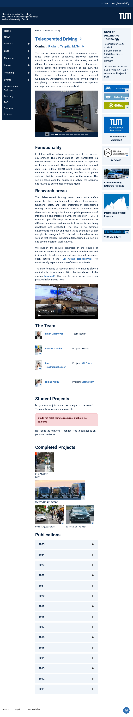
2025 (41, 544)
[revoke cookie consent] (126, 710)
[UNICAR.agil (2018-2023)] (60, 490)
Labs (6, 50)
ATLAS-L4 (86, 363)
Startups (8, 108)
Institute (8, 43)
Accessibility (34, 709)
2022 (41, 575)
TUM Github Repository (75, 259)
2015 (41, 648)
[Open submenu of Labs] (28, 51)
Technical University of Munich (16, 19)
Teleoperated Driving (56, 39)
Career (7, 65)
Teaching (9, 72)
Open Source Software (11, 88)
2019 (41, 606)
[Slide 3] (60, 134)
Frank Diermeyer (54, 333)
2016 (41, 637)
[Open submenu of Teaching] (28, 73)
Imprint (18, 709)
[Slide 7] (75, 134)
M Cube (115, 160)
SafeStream (87, 382)
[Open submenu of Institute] (28, 44)
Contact (8, 114)
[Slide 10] (86, 134)
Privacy (5, 709)
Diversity (8, 96)
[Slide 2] (56, 134)
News (7, 37)
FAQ (6, 102)
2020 (41, 596)
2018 (41, 617)
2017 (41, 627)
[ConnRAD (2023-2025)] (49, 515)
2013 (41, 668)
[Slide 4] (63, 134)
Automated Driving (51, 31)
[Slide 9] (82, 134)
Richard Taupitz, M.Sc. (64, 46)
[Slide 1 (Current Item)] (52, 134)
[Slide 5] (67, 134)
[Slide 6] (71, 134)
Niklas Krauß (52, 382)
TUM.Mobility (111, 237)
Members (9, 58)
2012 (41, 679)
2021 (41, 586)
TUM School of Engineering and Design (20, 16)
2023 (41, 565)
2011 (41, 689)
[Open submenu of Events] (28, 80)
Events (7, 79)
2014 (41, 658)
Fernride (48, 276)
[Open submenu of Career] (28, 65)
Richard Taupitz (53, 348)
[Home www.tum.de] (125, 16)
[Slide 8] (79, 134)
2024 (41, 555)
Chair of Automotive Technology (16, 14)
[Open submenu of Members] (28, 58)
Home (7, 30)
